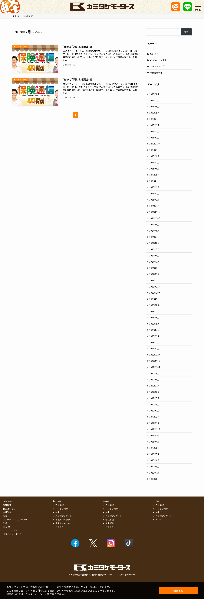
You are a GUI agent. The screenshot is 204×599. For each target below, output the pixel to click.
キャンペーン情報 (158, 60)
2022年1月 (154, 423)
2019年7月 (154, 472)
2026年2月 (154, 131)
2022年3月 (154, 410)
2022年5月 (154, 398)
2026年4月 (154, 118)
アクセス (59, 526)
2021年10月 (155, 435)
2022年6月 (154, 392)
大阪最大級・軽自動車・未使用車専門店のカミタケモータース (96, 574)
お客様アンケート (63, 515)
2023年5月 (154, 323)
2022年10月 (155, 367)
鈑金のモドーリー (63, 523)
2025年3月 (154, 187)
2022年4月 (154, 404)
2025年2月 (154, 193)
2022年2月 (154, 416)
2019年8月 (154, 466)
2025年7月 (154, 162)
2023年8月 (154, 305)
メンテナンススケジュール (15, 519)
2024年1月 (154, 274)
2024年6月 (154, 243)
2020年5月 (154, 454)
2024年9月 (154, 224)
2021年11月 (155, 429)
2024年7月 (154, 236)
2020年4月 (154, 460)
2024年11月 (155, 212)
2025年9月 (154, 156)
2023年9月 (154, 298)
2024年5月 (154, 249)
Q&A (5, 523)
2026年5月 (154, 112)
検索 (186, 31)
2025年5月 (154, 174)
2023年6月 (154, 317)
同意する (178, 590)
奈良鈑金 (109, 523)
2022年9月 (154, 373)
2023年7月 (154, 311)
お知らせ (154, 53)
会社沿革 (7, 512)
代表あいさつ (9, 508)
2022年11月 (155, 361)
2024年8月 (154, 230)
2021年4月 (154, 441)
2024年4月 (154, 255)
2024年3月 (154, 261)
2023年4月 (154, 330)
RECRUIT (7, 526)
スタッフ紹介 (61, 508)
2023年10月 (155, 292)
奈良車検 (109, 519)
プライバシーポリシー (13, 534)
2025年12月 (155, 143)
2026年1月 (154, 137)
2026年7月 (154, 100)
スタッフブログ (157, 66)
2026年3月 (154, 125)
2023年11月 (155, 286)
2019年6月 (154, 478)
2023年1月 (154, 348)
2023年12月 (155, 280)
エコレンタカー (10, 530)
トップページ (9, 501)
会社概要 (7, 504)
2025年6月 (154, 168)
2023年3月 (154, 336)
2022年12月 (155, 354)
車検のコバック (62, 519)
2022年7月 (154, 385)
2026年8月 (154, 94)
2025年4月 (154, 180)
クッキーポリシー (35, 594)
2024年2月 (154, 267)
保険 (5, 515)
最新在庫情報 (156, 72)
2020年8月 (154, 447)
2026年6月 (154, 106)
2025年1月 (154, 199)
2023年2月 (154, 342)
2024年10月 (155, 218)
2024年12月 (155, 205)
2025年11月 (155, 149)
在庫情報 (59, 504)
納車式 (58, 512)
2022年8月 (154, 379)
